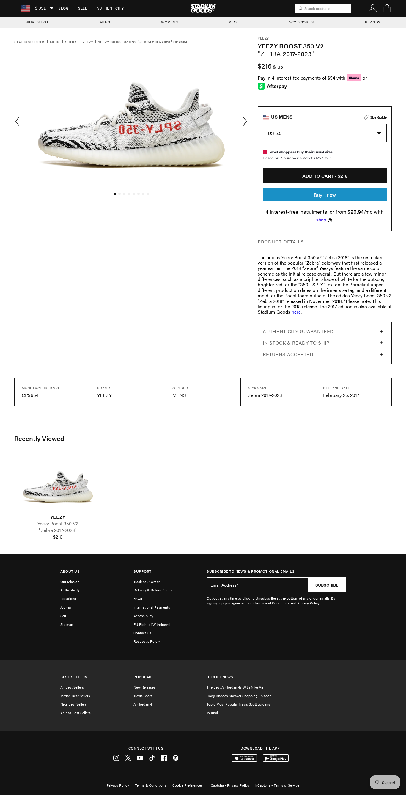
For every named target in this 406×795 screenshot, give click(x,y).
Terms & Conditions (150, 785)
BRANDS (372, 22)
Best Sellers (73, 676)
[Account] (372, 8)
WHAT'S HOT (37, 22)
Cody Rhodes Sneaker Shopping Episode (239, 695)
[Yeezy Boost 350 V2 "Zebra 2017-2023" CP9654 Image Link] (58, 484)
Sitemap (66, 624)
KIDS (233, 22)
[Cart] (387, 8)
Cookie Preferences (187, 785)
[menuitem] (63, 8)
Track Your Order (146, 581)
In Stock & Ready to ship (296, 342)
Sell (82, 8)
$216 (57, 537)
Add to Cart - (324, 175)
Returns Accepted (288, 354)
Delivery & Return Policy (152, 590)
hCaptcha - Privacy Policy (229, 785)
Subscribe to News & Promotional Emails (251, 571)
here (296, 311)
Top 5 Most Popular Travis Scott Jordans (238, 704)
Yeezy (87, 42)
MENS (105, 22)
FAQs (137, 598)
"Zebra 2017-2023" (58, 530)
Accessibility (143, 615)
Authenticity (110, 8)
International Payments (151, 607)
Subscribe (327, 585)
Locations (68, 598)
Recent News (220, 676)
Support (142, 571)
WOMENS (169, 22)
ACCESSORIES (301, 22)
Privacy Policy (118, 785)
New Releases (144, 687)
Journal (66, 607)
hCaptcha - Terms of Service (277, 785)
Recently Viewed (39, 438)
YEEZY (57, 517)
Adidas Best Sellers (75, 712)
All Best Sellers (72, 687)
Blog (63, 8)
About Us (70, 571)
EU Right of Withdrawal (151, 624)
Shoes (71, 42)
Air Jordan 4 (142, 704)
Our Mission (70, 581)
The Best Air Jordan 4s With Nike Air (235, 687)
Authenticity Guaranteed (298, 331)
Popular (142, 676)
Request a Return (147, 641)
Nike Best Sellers (73, 704)
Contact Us (142, 632)
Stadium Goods (29, 42)
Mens (55, 42)
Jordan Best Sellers (75, 695)
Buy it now (325, 195)
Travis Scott (142, 695)
